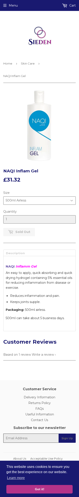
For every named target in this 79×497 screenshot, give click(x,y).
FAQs (39, 409)
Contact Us (39, 420)
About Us (19, 458)
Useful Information (39, 414)
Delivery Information (39, 397)
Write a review (43, 355)
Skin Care (28, 63)
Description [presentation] (15, 253)
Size (6, 193)
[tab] (39, 253)
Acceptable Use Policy (46, 458)
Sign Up (67, 438)
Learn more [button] (16, 478)
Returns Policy (39, 403)
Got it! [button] (39, 489)
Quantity (10, 212)
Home (7, 63)
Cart (72, 5)
